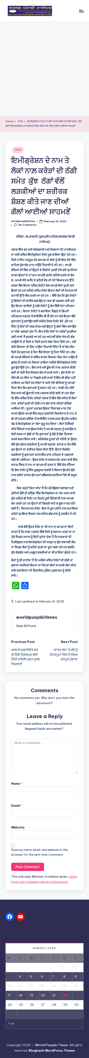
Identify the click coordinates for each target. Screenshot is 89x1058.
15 (64, 986)
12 (31, 986)
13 (42, 986)
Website (18, 827)
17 (9, 995)
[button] (26, 626)
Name (17, 783)
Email (16, 805)
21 (53, 995)
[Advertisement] (44, 69)
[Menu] (81, 11)
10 (9, 986)
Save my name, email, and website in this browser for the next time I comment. (39, 852)
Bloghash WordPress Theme (52, 1050)
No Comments (27, 224)
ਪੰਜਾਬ (18, 150)
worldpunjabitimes (36, 617)
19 (31, 995)
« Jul (11, 1023)
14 (54, 986)
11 (20, 986)
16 (76, 986)
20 (43, 995)
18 (20, 995)
